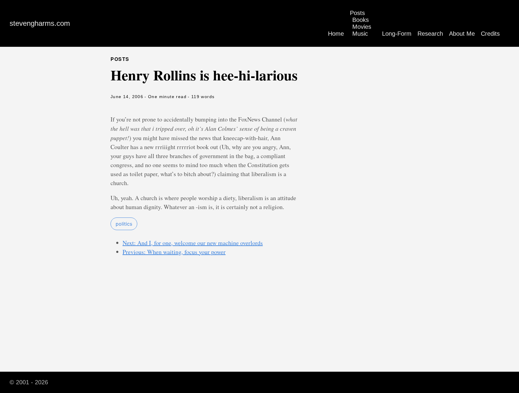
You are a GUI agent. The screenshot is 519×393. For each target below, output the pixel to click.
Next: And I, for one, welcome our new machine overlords (193, 243)
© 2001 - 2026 (29, 382)
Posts (357, 13)
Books (360, 19)
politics (124, 224)
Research (430, 33)
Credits (490, 33)
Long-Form (396, 33)
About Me (462, 33)
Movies (361, 26)
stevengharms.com (40, 23)
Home (336, 33)
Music (360, 33)
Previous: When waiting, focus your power (174, 252)
